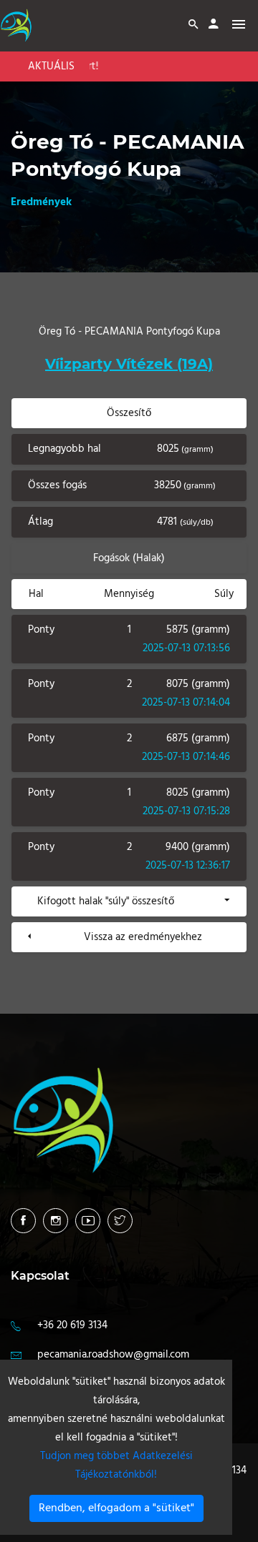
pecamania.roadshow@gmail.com (113, 1354)
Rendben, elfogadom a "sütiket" (116, 1508)
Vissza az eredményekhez (143, 937)
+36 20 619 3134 (72, 1325)
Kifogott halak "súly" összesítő (105, 901)
